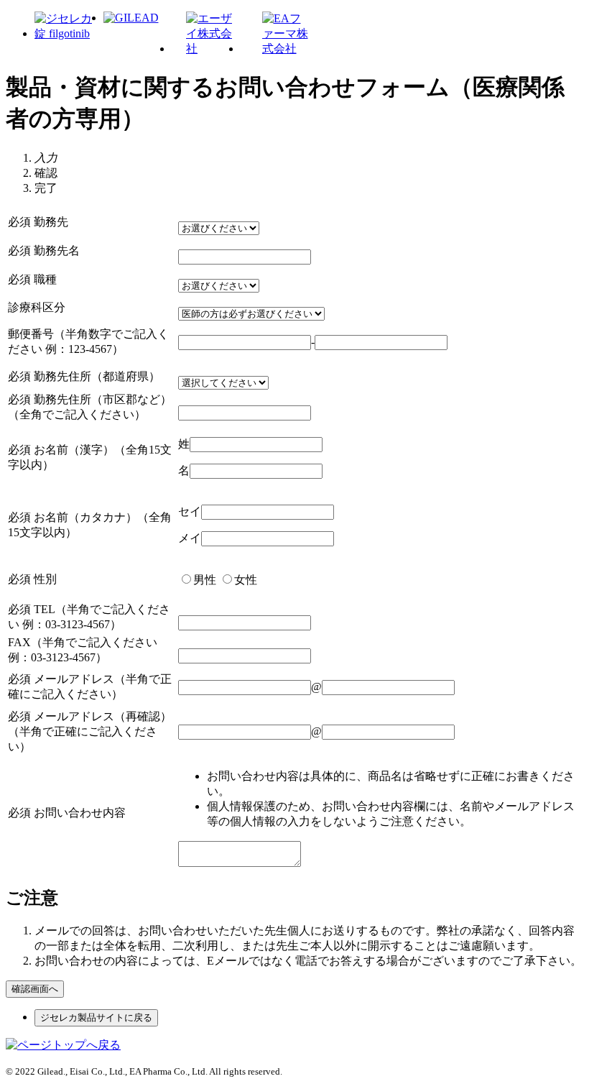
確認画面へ (34, 988)
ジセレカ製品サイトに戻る (96, 1017)
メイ (189, 538)
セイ (189, 511)
